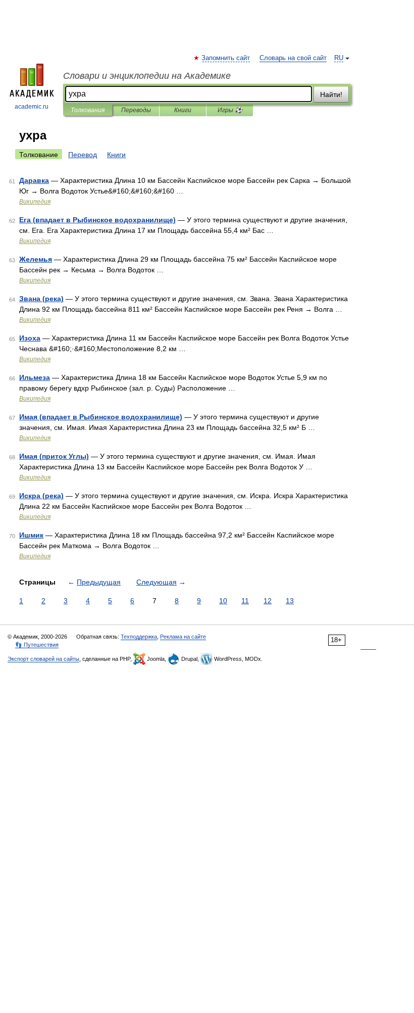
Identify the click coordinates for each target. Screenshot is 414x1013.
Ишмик (31, 535)
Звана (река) (41, 299)
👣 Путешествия (37, 645)
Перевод (82, 155)
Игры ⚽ (230, 110)
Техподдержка (139, 637)
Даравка (34, 180)
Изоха (29, 338)
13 (290, 601)
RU (338, 58)
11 (245, 601)
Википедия (34, 201)
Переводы (136, 110)
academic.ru (31, 106)
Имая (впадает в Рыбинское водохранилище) (100, 417)
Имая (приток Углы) (54, 456)
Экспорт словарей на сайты (43, 659)
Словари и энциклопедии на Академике (147, 76)
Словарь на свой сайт (293, 58)
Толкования (88, 110)
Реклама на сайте (183, 637)
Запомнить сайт (226, 58)
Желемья (35, 259)
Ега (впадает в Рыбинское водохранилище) (97, 220)
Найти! (331, 94)
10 (223, 601)
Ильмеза (34, 377)
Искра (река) (41, 496)
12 (268, 601)
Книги (182, 110)
